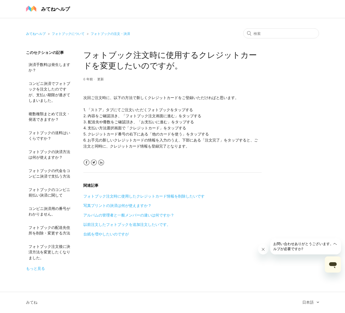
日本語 (308, 302)
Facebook (86, 162)
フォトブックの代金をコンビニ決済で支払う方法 (49, 173)
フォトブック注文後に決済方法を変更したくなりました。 (49, 252)
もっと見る (35, 268)
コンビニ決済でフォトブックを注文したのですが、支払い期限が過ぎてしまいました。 (49, 92)
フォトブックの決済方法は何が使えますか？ (49, 154)
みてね (31, 302)
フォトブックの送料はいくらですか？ (49, 135)
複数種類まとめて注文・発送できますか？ (49, 116)
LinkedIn (101, 162)
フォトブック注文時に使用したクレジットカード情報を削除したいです (144, 196)
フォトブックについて (68, 34)
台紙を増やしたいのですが (106, 234)
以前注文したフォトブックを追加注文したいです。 (126, 224)
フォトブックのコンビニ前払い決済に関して (49, 192)
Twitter (94, 162)
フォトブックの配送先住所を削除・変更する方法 (49, 230)
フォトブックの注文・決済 (110, 34)
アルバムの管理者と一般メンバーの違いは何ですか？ (128, 215)
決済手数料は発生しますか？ (49, 67)
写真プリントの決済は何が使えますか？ (117, 205)
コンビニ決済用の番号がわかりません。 (49, 211)
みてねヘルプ (36, 34)
